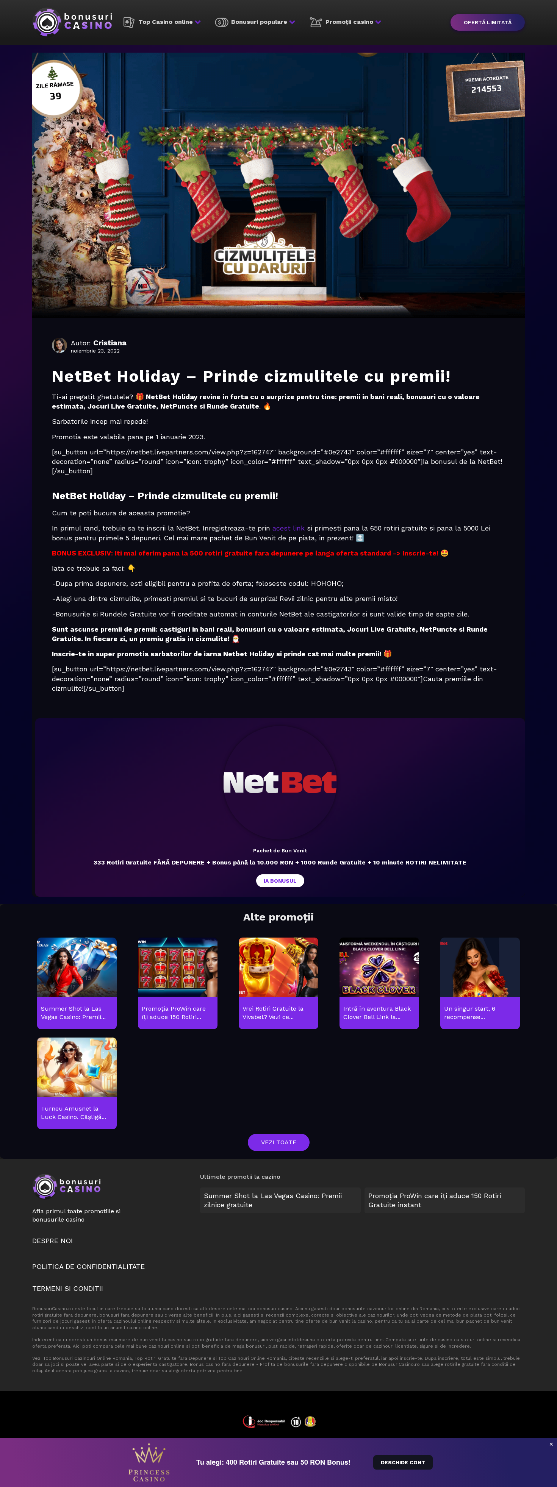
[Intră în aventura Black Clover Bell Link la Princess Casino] (379, 984)
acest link (288, 528)
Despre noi (52, 1241)
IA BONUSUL (280, 881)
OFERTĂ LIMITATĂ (488, 22)
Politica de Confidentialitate (88, 1266)
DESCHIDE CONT (403, 1462)
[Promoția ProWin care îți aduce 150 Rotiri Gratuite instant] (177, 984)
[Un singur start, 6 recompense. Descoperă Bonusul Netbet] (479, 984)
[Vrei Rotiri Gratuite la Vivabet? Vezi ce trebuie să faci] (278, 984)
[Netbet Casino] (280, 782)
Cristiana (110, 342)
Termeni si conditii (67, 1288)
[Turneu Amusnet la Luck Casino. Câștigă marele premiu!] (76, 1084)
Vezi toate (278, 1142)
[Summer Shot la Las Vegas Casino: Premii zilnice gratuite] (76, 984)
